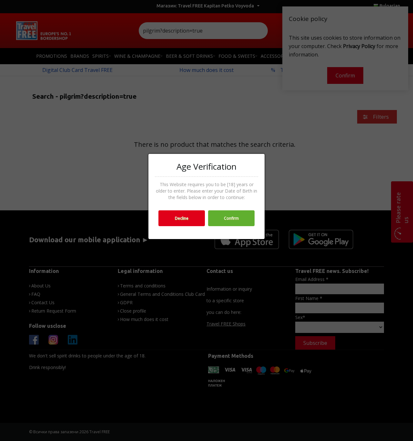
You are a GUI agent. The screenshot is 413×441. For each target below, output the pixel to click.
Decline (181, 218)
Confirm (231, 218)
